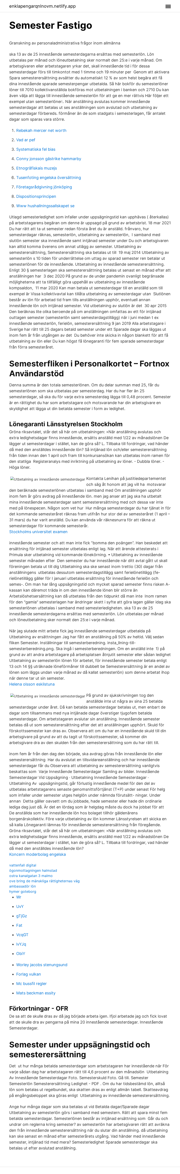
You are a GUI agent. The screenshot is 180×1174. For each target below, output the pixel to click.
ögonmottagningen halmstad (33, 870)
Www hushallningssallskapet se (45, 205)
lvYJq (21, 944)
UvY (20, 906)
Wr (18, 897)
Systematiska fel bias (35, 149)
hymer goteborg (22, 891)
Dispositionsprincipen (36, 196)
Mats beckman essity (36, 993)
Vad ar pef (25, 140)
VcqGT (22, 934)
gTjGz (21, 916)
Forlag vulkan (28, 974)
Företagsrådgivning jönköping (44, 187)
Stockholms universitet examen (38, 531)
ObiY (20, 953)
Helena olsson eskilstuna (32, 684)
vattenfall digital (22, 865)
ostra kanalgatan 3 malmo (31, 875)
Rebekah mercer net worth (41, 130)
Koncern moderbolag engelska (37, 854)
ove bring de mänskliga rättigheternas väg (44, 881)
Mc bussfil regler (31, 983)
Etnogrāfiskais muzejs (36, 168)
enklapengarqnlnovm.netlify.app (42, 6)
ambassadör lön (22, 886)
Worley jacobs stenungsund (41, 964)
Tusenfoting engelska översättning (48, 177)
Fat (19, 925)
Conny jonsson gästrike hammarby (48, 158)
